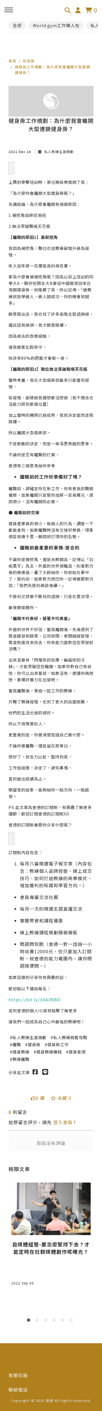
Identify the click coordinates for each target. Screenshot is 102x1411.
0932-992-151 (44, 1389)
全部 (17, 25)
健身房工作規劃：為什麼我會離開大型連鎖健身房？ (52, 69)
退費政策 (18, 1367)
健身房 (34, 1044)
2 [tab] (38, 1321)
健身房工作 (58, 1044)
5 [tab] (64, 1321)
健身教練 (20, 1052)
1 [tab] (30, 1321)
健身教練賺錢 (49, 1052)
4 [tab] (55, 1321)
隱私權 (15, 1360)
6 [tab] (72, 1321)
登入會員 (63, 1122)
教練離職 (20, 1059)
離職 (16, 1044)
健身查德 (77, 1052)
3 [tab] (47, 1321)
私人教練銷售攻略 (70, 1037)
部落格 (29, 61)
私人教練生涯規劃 (58, 151)
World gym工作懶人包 (56, 25)
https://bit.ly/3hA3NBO (34, 999)
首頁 (12, 61)
